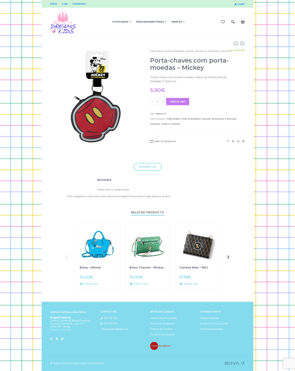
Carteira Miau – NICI (193, 267)
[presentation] (66, 257)
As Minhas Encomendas (214, 323)
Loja (65, 3)
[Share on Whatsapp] (242, 141)
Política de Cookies (161, 329)
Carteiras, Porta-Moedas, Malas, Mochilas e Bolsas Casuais (190, 51)
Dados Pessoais (209, 318)
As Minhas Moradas (211, 329)
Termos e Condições (162, 323)
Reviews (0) (147, 166)
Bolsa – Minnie (90, 267)
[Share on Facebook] (226, 141)
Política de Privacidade (163, 318)
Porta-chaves (171, 124)
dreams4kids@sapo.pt (114, 329)
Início (53, 3)
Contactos (79, 3)
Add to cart (177, 101)
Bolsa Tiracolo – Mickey (147, 267)
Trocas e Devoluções (162, 334)
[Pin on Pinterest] (237, 141)
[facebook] (235, 363)
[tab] (147, 167)
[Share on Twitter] (232, 141)
